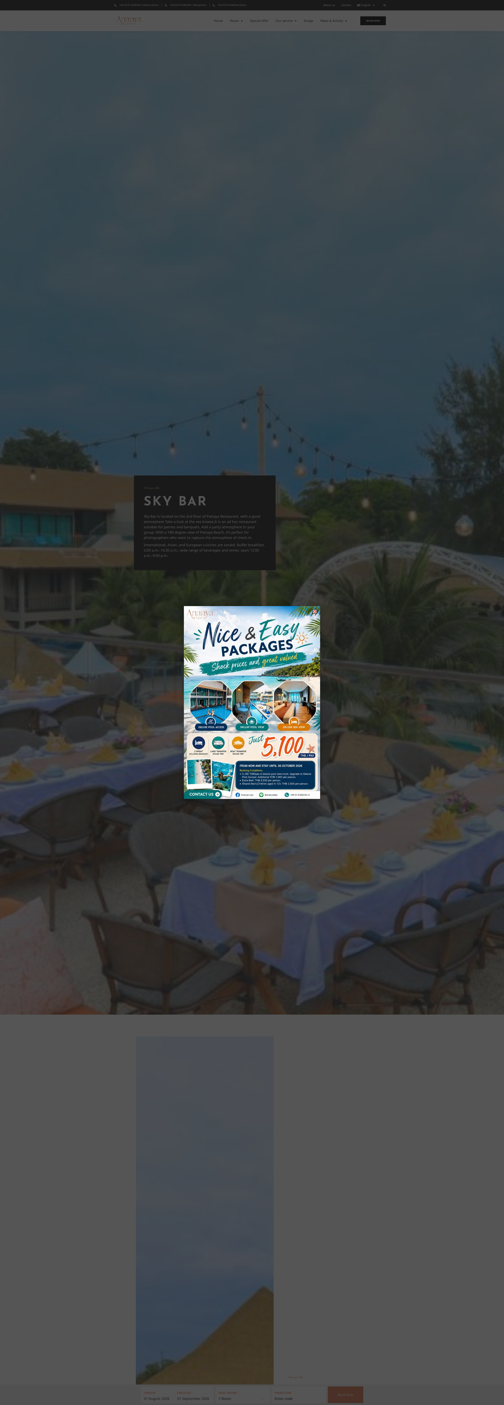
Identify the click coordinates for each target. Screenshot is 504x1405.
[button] (314, 611)
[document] (252, 702)
